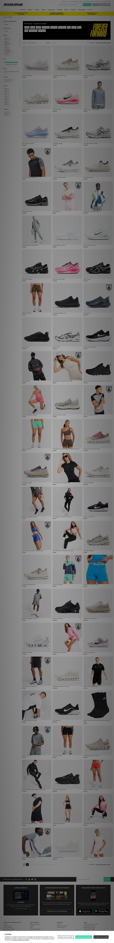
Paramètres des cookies (101, 937)
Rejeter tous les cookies (66, 937)
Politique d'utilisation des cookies (21, 940)
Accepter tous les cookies (83, 937)
